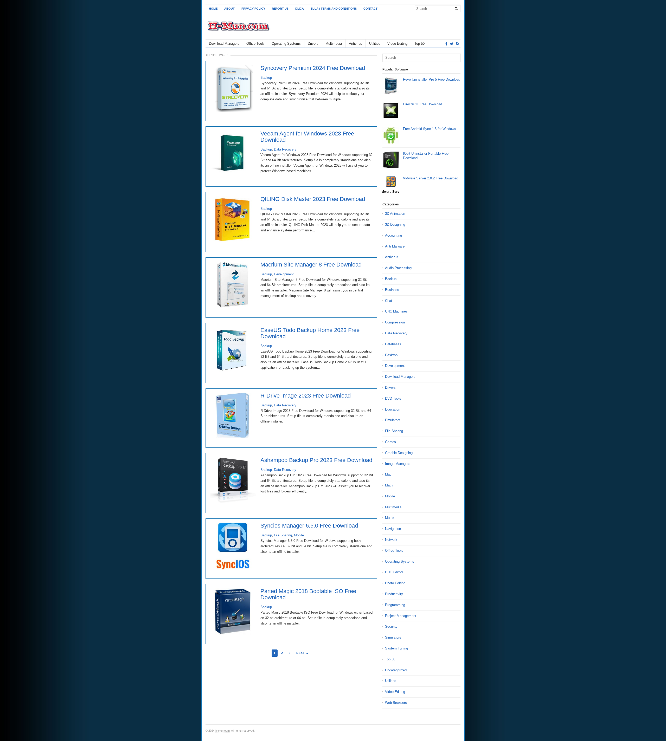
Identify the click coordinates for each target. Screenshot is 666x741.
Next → (302, 652)
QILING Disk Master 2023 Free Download (312, 199)
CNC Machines (396, 311)
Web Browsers (396, 703)
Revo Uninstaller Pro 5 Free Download (431, 79)
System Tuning (396, 648)
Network (391, 540)
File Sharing (283, 535)
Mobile (299, 535)
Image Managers (397, 464)
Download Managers (224, 44)
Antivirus (355, 44)
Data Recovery (285, 149)
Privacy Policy (253, 8)
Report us (280, 8)
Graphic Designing (399, 453)
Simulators (393, 637)
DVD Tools (393, 398)
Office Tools (255, 44)
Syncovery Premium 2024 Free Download (312, 68)
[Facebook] (446, 44)
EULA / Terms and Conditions (334, 8)
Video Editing (397, 44)
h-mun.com (222, 730)
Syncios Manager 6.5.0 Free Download (309, 526)
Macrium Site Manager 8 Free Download (311, 265)
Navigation (393, 529)
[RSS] (457, 44)
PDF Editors (394, 572)
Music (389, 518)
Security (391, 626)
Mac (388, 474)
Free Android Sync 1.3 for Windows (429, 129)
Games (390, 442)
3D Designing (395, 224)
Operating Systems (286, 44)
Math (389, 485)
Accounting (393, 235)
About (229, 8)
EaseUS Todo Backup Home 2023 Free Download (310, 333)
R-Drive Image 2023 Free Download (305, 396)
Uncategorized (396, 670)
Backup (266, 78)
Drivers (313, 44)
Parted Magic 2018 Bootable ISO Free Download (308, 594)
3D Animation (395, 214)
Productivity (394, 594)
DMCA (299, 8)
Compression (395, 322)
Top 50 (419, 44)
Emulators (392, 420)
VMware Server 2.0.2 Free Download (430, 178)
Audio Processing (398, 268)
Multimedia (333, 44)
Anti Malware (395, 246)
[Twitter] (452, 44)
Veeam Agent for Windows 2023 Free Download (307, 137)
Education (392, 409)
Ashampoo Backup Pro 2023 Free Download (316, 460)
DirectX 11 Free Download (422, 104)
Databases (393, 344)
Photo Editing (395, 583)
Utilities (374, 44)
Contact (370, 8)
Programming (395, 605)
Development (284, 274)
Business (392, 290)
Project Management (400, 616)
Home (213, 8)
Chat (388, 301)
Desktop (391, 355)
